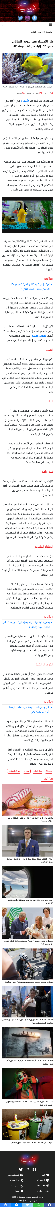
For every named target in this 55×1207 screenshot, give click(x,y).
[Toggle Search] (3, 24)
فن (43, 1175)
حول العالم (36, 32)
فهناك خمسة (39, 336)
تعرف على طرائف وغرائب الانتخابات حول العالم (32, 1142)
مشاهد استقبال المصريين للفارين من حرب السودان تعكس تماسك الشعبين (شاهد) (27, 1021)
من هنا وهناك (14, 771)
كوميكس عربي (13, 1175)
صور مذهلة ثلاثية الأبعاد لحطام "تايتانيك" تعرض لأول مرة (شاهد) (29, 1062)
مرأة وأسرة (14, 1180)
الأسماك (25, 101)
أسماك (26, 771)
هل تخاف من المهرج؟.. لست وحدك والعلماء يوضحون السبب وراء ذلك (29, 1103)
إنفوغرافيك (40, 1180)
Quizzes (41, 1185)
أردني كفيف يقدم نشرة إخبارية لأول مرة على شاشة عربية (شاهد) (26, 625)
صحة (17, 1191)
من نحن (33, 1200)
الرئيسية (49, 32)
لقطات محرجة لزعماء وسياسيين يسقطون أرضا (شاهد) (29, 981)
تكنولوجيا (40, 1191)
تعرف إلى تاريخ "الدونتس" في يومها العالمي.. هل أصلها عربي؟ (30, 286)
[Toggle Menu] (51, 25)
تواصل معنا (23, 1200)
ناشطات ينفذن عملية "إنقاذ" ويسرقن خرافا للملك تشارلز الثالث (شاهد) (28, 943)
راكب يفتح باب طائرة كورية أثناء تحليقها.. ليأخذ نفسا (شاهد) (29, 710)
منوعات (49, 771)
